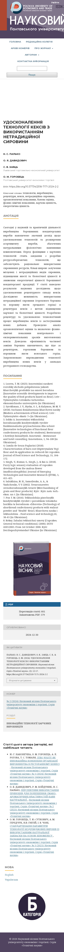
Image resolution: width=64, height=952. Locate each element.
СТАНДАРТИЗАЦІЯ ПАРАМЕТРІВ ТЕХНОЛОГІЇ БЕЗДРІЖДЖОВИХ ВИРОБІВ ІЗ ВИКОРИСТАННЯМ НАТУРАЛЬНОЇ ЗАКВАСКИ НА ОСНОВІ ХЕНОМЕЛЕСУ (34, 830)
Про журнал (42, 48)
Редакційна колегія (39, 41)
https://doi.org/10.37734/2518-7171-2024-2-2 (33, 186)
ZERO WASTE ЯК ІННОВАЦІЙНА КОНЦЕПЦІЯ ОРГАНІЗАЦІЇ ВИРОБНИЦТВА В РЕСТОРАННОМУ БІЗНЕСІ (35, 761)
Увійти (55, 2)
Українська (11, 879)
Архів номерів (20, 48)
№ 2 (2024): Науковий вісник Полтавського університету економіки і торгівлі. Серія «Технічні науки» (31, 704)
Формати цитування (20, 680)
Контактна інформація (33, 61)
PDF (10, 604)
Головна (15, 41)
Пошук (32, 75)
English (9, 874)
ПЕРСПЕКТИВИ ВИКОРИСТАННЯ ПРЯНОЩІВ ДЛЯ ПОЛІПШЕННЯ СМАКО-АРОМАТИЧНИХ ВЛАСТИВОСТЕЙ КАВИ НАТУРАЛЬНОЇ (34, 795)
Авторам (31, 54)
